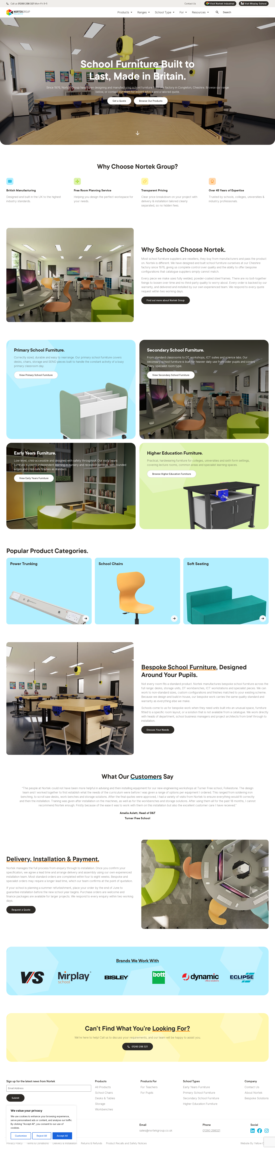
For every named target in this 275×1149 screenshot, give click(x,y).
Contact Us (190, 3)
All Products (103, 1087)
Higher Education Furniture (200, 1103)
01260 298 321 (26, 3)
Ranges (142, 12)
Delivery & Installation (65, 1143)
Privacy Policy (14, 1143)
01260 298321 (211, 1130)
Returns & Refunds (91, 1143)
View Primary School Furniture (36, 375)
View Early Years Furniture (34, 478)
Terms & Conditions (37, 1143)
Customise (21, 1135)
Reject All (42, 1135)
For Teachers (149, 1087)
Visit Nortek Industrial (222, 3)
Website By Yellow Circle (254, 1143)
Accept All (62, 1135)
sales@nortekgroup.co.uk (155, 1130)
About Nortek (253, 1092)
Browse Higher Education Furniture (171, 474)
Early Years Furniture (196, 1087)
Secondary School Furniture (201, 1098)
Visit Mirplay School (255, 3)
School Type (163, 12)
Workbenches (104, 1109)
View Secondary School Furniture (170, 375)
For (182, 12)
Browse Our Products (150, 100)
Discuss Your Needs (158, 729)
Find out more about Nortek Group (166, 300)
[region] (41, 1124)
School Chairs (104, 1092)
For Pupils (147, 1092)
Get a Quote (119, 100)
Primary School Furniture (199, 1092)
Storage (100, 1103)
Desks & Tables (105, 1098)
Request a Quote (21, 909)
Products (123, 12)
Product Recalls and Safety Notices (126, 1143)
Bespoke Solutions (257, 1098)
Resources (199, 12)
